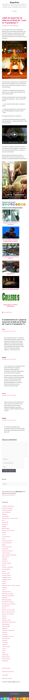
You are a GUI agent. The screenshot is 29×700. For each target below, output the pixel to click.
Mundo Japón (5, 606)
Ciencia (4, 534)
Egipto (4, 544)
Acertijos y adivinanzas (8, 506)
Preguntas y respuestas (8, 630)
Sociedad (4, 640)
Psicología (4, 634)
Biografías (5, 524)
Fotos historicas (6, 553)
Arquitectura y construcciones (10, 518)
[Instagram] (11, 204)
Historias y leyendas (7, 567)
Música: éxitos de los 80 (8, 610)
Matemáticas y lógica (7, 593)
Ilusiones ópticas (6, 575)
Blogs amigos (5, 528)
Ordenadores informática (9, 622)
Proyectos (4, 632)
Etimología (5, 549)
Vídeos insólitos (6, 658)
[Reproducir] (3, 142)
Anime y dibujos (6, 512)
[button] (14, 134)
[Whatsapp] (6, 204)
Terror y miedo (6, 646)
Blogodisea (14, 2)
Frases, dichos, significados (9, 555)
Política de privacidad (8, 671)
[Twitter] (8, 204)
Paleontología (5, 624)
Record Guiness (6, 638)
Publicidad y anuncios (8, 636)
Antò (3, 329)
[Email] (19, 204)
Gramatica (5, 561)
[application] (14, 134)
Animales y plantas (7, 510)
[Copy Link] (22, 204)
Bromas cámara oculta (8, 530)
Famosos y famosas (7, 551)
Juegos (4, 583)
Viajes (3, 652)
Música (4, 608)
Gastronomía (5, 557)
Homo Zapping (6, 569)
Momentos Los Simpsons (8, 604)
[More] (24, 204)
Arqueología (5, 516)
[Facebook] (3, 204)
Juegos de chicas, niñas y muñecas (11, 585)
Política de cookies (7, 678)
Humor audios (6, 573)
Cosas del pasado (6, 542)
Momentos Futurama (7, 601)
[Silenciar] (23, 142)
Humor (4, 571)
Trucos (4, 648)
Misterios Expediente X (8, 595)
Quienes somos (6, 668)
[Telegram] (14, 204)
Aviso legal (5, 675)
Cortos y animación (7, 540)
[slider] (13, 142)
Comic (3, 538)
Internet (4, 581)
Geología (4, 559)
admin (4, 393)
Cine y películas (8, 312)
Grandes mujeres (6, 563)
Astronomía (5, 522)
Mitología (4, 597)
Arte (3, 520)
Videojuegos (5, 654)
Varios (3, 650)
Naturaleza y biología (8, 614)
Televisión (4, 644)
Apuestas (4, 514)
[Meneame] (16, 204)
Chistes (4, 532)
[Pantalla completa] (25, 142)
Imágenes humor (6, 577)
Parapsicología (6, 626)
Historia (4, 565)
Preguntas (4, 628)
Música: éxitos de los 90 (8, 612)
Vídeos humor (6, 656)
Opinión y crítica (6, 620)
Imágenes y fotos (6, 579)
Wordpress (5, 661)
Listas (3, 589)
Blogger (4, 526)
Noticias (4, 616)
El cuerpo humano (7, 547)
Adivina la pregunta (7, 508)
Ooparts (4, 618)
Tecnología (5, 642)
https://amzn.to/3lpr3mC (8, 495)
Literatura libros (6, 591)
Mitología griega (6, 599)
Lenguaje (4, 587)
